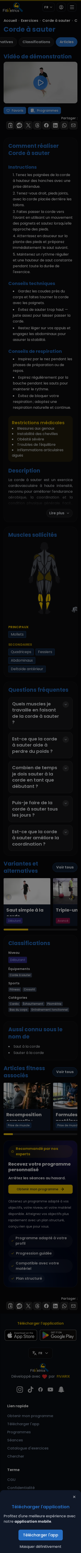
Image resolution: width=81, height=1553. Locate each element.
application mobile (32, 1521)
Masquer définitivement (40, 1546)
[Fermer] (74, 1497)
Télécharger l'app (40, 1535)
